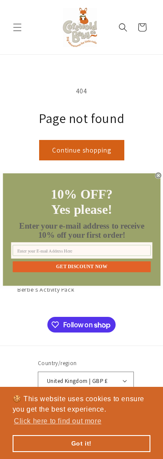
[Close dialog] (158, 175)
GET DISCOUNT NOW (81, 266)
